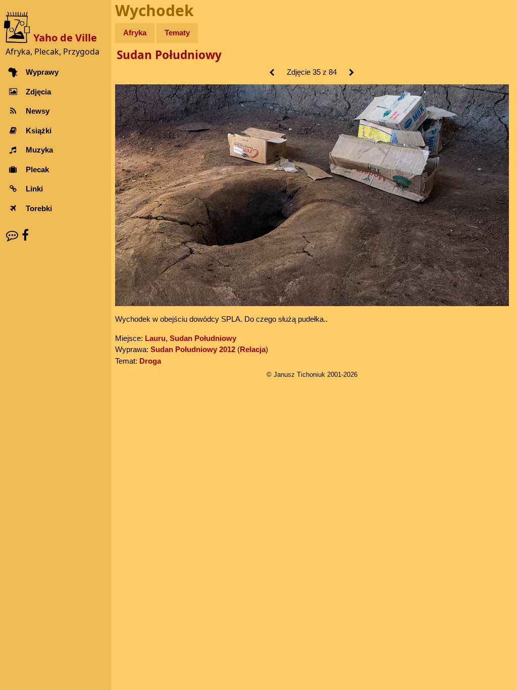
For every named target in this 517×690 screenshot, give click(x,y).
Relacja (253, 349)
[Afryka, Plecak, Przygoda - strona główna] (18, 26)
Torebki (39, 208)
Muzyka (39, 149)
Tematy (177, 32)
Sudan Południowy (169, 55)
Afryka (134, 32)
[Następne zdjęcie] (352, 73)
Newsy (37, 111)
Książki (38, 130)
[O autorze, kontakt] (12, 235)
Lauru (155, 338)
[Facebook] (25, 235)
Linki (34, 188)
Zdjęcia (38, 91)
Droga (150, 361)
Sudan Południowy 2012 (192, 349)
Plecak (37, 169)
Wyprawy (42, 72)
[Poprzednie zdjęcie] (272, 73)
